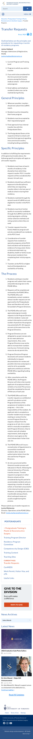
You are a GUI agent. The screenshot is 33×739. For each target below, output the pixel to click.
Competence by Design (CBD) (16, 549)
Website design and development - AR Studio (17, 731)
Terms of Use (15, 713)
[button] (26, 14)
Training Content (11, 553)
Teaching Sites (10, 557)
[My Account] (3, 14)
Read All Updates (16, 695)
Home (7, 713)
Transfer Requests (11, 563)
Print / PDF (22, 35)
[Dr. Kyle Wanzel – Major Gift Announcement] (16, 676)
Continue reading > (7, 690)
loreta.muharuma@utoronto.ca (17, 513)
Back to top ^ (26, 733)
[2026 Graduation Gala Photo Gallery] (16, 648)
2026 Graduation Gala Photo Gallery (13, 651)
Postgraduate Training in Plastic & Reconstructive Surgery (15, 531)
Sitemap (23, 713)
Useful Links (9, 578)
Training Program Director (15, 538)
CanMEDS (8, 567)
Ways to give (17, 605)
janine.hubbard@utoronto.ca (11, 56)
